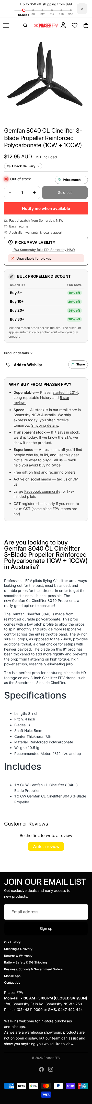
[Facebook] (41, 1069)
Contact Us (12, 982)
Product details (16, 353)
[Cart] (85, 25)
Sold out (65, 192)
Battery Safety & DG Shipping (25, 962)
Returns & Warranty (18, 956)
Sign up (46, 928)
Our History (12, 942)
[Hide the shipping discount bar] (82, 8)
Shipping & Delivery (18, 949)
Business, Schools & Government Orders (33, 969)
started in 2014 (65, 392)
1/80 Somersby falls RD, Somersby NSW (43, 250)
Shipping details (44, 425)
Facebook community (42, 491)
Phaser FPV (51, 1058)
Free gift (21, 472)
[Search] (25, 25)
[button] (43, 138)
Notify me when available (46, 208)
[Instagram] (51, 1069)
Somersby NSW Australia (35, 415)
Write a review (46, 846)
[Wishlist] (74, 25)
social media (40, 479)
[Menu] (6, 25)
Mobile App (12, 976)
